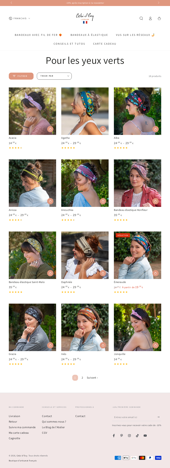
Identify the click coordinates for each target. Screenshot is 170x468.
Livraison (14, 416)
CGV (44, 433)
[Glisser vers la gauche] (12, 3)
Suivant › (92, 377)
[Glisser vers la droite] (158, 3)
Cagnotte (14, 438)
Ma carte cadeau (19, 433)
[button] (141, 18)
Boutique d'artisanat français (23, 460)
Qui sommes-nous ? (54, 421)
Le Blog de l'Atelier (53, 427)
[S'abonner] (159, 417)
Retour (13, 421)
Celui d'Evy (22, 455)
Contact (47, 416)
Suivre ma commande (22, 427)
